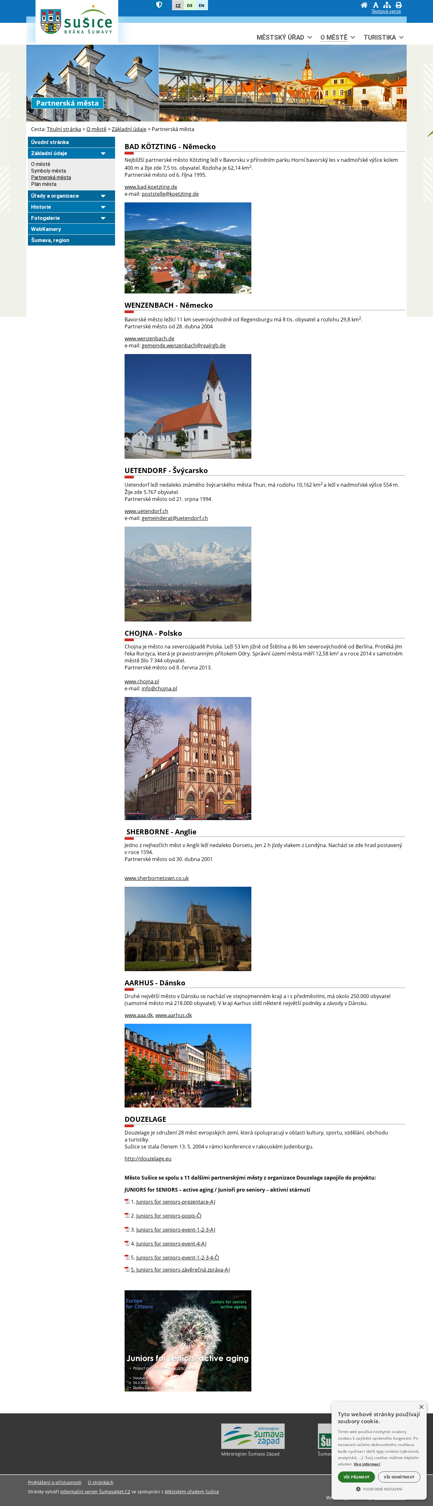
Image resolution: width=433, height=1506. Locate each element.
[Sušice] (76, 21)
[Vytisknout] (398, 6)
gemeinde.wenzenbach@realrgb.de (184, 345)
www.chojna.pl (142, 681)
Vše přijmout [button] (357, 1477)
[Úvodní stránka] (364, 6)
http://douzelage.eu (148, 1158)
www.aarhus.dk (173, 1015)
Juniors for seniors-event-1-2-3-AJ (175, 1229)
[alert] (379, 1451)
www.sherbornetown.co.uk (157, 878)
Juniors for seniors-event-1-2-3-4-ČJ (177, 1257)
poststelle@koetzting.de (170, 193)
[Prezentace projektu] (188, 1389)
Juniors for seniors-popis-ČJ (168, 1215)
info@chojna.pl (159, 688)
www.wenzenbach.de (149, 338)
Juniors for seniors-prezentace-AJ (175, 1201)
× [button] (421, 1407)
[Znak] (159, 5)
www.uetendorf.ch (146, 511)
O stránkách (100, 1482)
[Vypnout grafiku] (375, 6)
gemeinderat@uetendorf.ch (175, 518)
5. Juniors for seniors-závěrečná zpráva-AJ (180, 1269)
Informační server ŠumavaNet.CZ (95, 1492)
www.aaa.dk (139, 1015)
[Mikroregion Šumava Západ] (253, 1447)
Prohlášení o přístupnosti (54, 1482)
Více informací (367, 1464)
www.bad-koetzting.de (151, 186)
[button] (379, 1488)
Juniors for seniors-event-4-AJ (171, 1243)
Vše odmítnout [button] (399, 1477)
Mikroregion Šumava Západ (250, 1454)
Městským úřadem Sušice (192, 1492)
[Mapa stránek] (387, 6)
